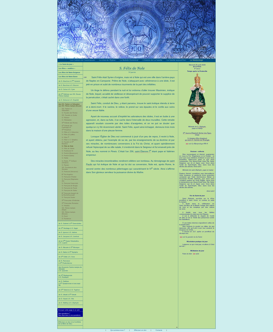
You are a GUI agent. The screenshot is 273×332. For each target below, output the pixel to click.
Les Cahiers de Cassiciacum (82, 60)
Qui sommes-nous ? (117, 330)
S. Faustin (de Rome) (69, 113)
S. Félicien (65, 117)
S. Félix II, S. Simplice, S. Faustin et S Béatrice (70, 142)
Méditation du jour (197, 251)
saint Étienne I (143, 151)
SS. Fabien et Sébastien (67, 109)
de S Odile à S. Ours (67, 257)
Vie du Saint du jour (197, 195)
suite (197, 254)
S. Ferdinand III (67, 151)
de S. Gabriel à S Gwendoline (70, 223)
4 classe (197, 69)
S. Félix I (65, 137)
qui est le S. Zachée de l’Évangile (197, 140)
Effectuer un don (140, 330)
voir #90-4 (198, 144)
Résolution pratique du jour (197, 241)
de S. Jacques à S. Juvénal (69, 236)
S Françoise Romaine (70, 203)
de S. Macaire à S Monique (69, 247)
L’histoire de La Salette (152, 60)
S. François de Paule (69, 188)
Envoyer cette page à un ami (68, 310)
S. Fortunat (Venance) (70, 171)
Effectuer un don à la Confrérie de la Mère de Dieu (69, 323)
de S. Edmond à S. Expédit (69, 100)
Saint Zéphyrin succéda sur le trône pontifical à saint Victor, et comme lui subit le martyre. (196, 216)
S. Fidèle (65, 158)
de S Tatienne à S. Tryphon (69, 290)
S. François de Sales (69, 190)
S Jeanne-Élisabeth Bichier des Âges (197, 133)
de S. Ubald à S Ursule (67, 294)
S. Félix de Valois (68, 148)
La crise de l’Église (107, 60)
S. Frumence (66, 218)
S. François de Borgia (70, 186)
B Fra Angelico (67, 174)
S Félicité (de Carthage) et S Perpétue (67, 127)
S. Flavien (65, 165)
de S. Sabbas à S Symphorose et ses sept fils (69, 283)
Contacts (159, 330)
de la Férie (197, 66)
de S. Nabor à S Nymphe (68, 252)
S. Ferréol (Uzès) (68, 155)
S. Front (65, 216)
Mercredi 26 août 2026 (197, 65)
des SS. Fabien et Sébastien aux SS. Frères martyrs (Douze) (70, 105)
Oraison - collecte (197, 151)
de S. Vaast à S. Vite (66, 299)
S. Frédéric (66, 205)
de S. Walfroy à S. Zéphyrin (69, 303)
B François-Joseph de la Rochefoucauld (70, 194)
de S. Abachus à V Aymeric (69, 81)
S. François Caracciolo (70, 183)
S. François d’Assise (69, 177)
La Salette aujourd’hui (176, 60)
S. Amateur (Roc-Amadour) (197, 138)
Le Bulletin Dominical (129, 60)
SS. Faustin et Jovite (69, 115)
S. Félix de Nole (67, 146)
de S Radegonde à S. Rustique (65, 276)
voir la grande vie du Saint (192, 237)
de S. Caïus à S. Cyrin (67, 89)
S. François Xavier (68, 197)
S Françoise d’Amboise (70, 200)
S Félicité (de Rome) (69, 123)
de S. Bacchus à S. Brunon (69, 85)
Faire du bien (187, 254)
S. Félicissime (67, 120)
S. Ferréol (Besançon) (70, 153)
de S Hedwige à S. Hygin (68, 228)
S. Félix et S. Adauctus (70, 132)
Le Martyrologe (196, 60)
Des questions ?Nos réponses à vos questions (69, 314)
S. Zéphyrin (201, 126)
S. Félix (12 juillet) (68, 134)
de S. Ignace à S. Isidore (68, 232)
